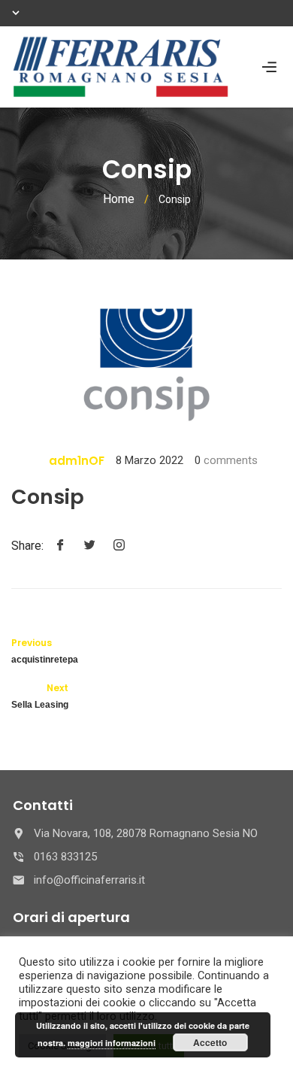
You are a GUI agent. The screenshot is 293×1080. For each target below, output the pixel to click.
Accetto (210, 1042)
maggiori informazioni (112, 1042)
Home (118, 199)
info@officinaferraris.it (89, 880)
